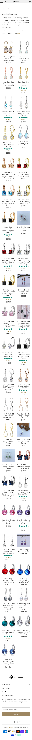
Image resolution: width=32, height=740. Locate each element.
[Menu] (1, 1)
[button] (23, 88)
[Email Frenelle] (11, 722)
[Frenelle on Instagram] (17, 722)
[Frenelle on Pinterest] (20, 722)
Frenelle (11, 727)
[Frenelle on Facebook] (14, 722)
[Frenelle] (16, 1)
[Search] (25, 1)
